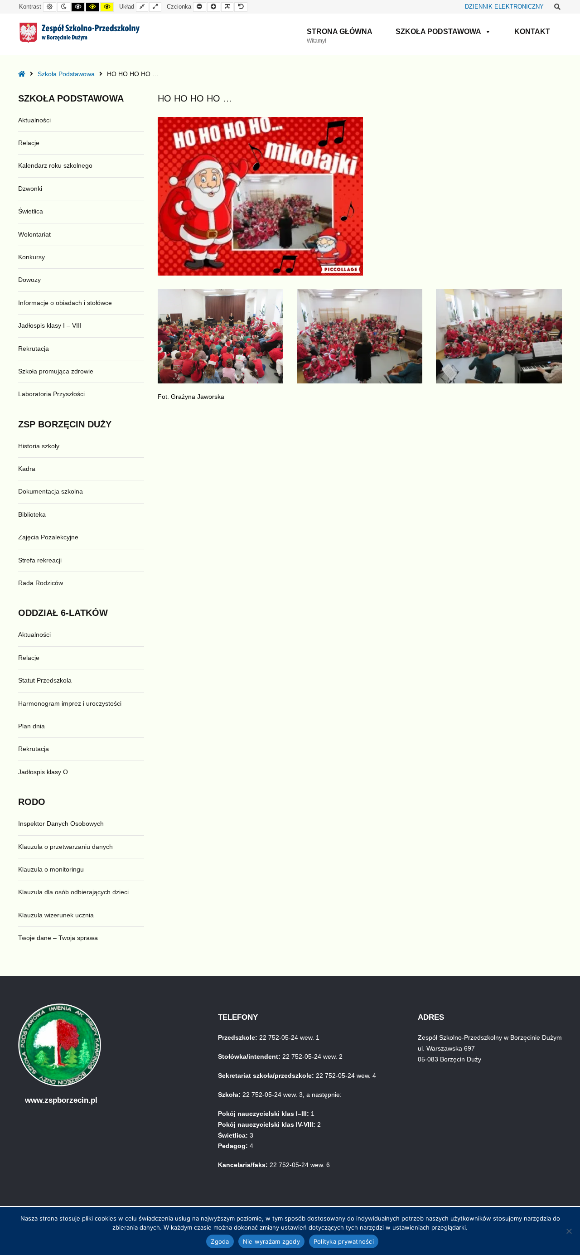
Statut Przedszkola (45, 680)
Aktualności (34, 120)
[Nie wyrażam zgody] (568, 1231)
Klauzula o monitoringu (51, 869)
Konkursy (31, 257)
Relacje (28, 142)
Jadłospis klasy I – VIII (50, 325)
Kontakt (532, 31)
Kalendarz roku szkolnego (55, 165)
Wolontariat (34, 234)
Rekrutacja (33, 348)
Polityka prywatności (344, 1241)
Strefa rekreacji (40, 560)
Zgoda (220, 1241)
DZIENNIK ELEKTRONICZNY (504, 7)
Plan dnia (31, 726)
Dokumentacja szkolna (50, 491)
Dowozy (29, 279)
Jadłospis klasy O (43, 771)
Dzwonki (30, 188)
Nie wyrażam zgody (271, 1241)
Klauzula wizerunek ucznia (56, 915)
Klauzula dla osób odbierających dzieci (73, 892)
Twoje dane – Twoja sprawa (58, 937)
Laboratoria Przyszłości (51, 393)
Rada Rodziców (40, 582)
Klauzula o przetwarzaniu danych (65, 846)
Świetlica (30, 211)
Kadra (26, 468)
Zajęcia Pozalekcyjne (48, 537)
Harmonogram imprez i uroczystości (69, 703)
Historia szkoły (38, 446)
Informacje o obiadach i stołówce (65, 302)
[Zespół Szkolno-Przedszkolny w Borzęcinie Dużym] (79, 32)
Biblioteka (32, 514)
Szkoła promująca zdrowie (55, 371)
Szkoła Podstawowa (438, 31)
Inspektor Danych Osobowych (61, 823)
